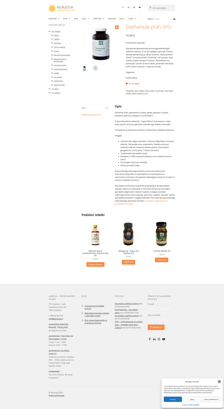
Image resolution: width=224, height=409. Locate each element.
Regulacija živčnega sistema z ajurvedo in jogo (97, 314)
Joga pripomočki (60, 69)
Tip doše (54, 89)
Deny (192, 399)
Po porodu (159, 91)
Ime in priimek (154, 315)
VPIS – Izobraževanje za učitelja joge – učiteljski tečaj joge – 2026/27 (128, 324)
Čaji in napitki (59, 47)
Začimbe (57, 43)
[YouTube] (139, 7)
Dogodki (112, 18)
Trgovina (97, 18)
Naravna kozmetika (62, 55)
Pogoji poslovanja (56, 395)
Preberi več (128, 262)
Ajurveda (53, 18)
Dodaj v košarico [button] (95, 264)
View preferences (211, 399)
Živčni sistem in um (140, 93)
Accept (173, 399)
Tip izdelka (55, 31)
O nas (130, 18)
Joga (65, 18)
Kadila (56, 73)
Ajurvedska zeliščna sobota (127, 303)
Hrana (56, 51)
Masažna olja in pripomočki (60, 60)
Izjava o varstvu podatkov (191, 405)
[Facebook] (122, 7)
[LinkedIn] (134, 7)
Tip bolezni (55, 93)
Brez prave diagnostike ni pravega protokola (96, 321)
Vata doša (168, 91)
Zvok (76, 18)
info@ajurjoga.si (56, 319)
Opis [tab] (84, 108)
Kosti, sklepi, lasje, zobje (144, 91)
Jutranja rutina (60, 65)
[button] (219, 381)
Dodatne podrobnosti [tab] (91, 115)
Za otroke (58, 77)
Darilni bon (58, 81)
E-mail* (151, 304)
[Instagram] (128, 7)
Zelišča (128, 93)
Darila (56, 35)
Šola (84, 18)
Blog (121, 18)
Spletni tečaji (59, 85)
